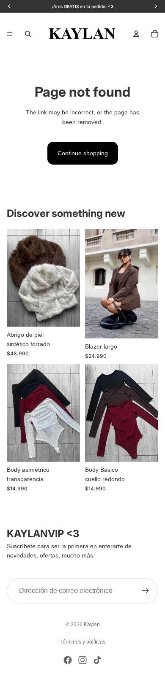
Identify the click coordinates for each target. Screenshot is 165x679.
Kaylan (92, 625)
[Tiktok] (97, 660)
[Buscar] (28, 33)
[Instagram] (82, 660)
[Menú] (9, 33)
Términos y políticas (82, 642)
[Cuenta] (136, 33)
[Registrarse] (145, 591)
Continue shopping (83, 153)
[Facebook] (68, 660)
